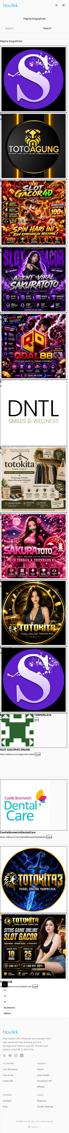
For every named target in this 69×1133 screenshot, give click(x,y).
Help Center (43, 1075)
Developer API (44, 1080)
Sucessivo (9, 1007)
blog (5, 1106)
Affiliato (41, 1086)
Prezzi (40, 1069)
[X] (4, 1055)
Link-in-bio (8, 1075)
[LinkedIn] (21, 1055)
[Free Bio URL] (10, 5)
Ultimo (7, 1013)
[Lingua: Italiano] (56, 5)
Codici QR (8, 1080)
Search (47, 28)
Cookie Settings (45, 1106)
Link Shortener (10, 1069)
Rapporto (41, 1100)
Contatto (7, 1100)
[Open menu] (63, 5)
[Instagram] (15, 1055)
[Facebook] (10, 1055)
